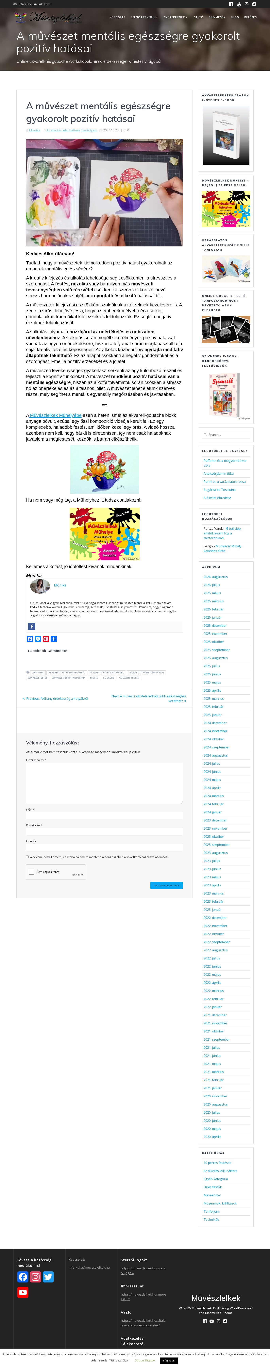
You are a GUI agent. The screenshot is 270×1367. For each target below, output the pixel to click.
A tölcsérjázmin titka (219, 473)
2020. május (212, 1128)
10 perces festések (217, 1163)
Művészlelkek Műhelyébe (55, 415)
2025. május (212, 682)
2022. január (213, 1007)
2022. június (212, 966)
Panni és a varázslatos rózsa (225, 481)
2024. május (212, 780)
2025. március (214, 698)
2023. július (212, 861)
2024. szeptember (217, 747)
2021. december (215, 1015)
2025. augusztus (216, 658)
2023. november (215, 828)
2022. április (212, 982)
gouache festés (129, 677)
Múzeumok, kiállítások (220, 1203)
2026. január (213, 617)
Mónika (34, 130)
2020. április (212, 1137)
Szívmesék (217, 17)
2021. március (214, 1072)
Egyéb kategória (216, 1179)
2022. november (215, 926)
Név (30, 809)
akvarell (38, 672)
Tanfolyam (89, 130)
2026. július (212, 585)
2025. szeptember (217, 650)
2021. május (212, 1064)
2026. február (214, 609)
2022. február (214, 999)
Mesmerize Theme (219, 1313)
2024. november (215, 731)
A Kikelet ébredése (217, 498)
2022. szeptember (217, 942)
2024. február (214, 804)
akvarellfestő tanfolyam (68, 677)
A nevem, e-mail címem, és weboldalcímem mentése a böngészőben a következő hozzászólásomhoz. (99, 857)
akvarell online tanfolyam (146, 672)
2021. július (212, 1047)
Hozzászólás (36, 760)
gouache (108, 677)
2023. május (212, 877)
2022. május (212, 974)
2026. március (214, 601)
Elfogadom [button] (168, 1360)
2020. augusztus (216, 1104)
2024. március (214, 796)
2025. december (215, 625)
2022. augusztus (216, 950)
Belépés (250, 17)
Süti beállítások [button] (145, 1360)
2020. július (212, 1112)
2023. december (215, 820)
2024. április (212, 788)
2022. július (212, 958)
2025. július (212, 666)
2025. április (212, 690)
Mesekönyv (212, 1195)
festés (94, 677)
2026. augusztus (216, 577)
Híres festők (213, 1187)
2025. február (214, 706)
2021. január (213, 1088)
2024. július (212, 763)
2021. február (214, 1080)
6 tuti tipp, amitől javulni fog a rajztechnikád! (223, 533)
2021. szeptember (217, 1039)
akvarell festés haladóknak (67, 672)
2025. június (212, 674)
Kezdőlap (117, 17)
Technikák (211, 1219)
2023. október (214, 836)
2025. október (214, 642)
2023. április (212, 885)
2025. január (213, 715)
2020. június (212, 1120)
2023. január (213, 909)
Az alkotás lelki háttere (63, 130)
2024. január (213, 812)
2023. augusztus (216, 853)
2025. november (215, 633)
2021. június (212, 1055)
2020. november (215, 1096)
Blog (235, 17)
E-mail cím (34, 825)
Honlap (31, 841)
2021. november (215, 1023)
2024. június (212, 771)
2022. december (215, 917)
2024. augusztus (216, 755)
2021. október (214, 1031)
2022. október (214, 934)
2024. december (215, 723)
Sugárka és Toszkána (220, 490)
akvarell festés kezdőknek (107, 672)
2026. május (212, 593)
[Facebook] (31, 626)
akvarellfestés (37, 677)
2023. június (212, 869)
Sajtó (198, 17)
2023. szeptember (217, 844)
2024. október (214, 739)
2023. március (214, 893)
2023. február (214, 901)
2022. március (214, 991)
